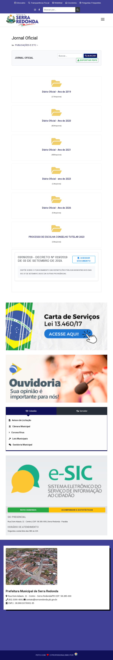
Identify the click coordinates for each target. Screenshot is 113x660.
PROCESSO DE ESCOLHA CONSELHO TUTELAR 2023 (56, 237)
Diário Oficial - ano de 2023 (56, 179)
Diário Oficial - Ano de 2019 (56, 92)
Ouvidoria (72, 3)
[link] (56, 326)
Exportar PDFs (88, 60)
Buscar (91, 56)
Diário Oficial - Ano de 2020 (56, 121)
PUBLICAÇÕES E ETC (25, 45)
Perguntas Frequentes (91, 3)
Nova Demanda (28, 510)
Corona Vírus (17, 432)
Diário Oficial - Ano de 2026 (56, 208)
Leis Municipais (20, 438)
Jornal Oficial (25, 38)
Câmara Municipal (21, 426)
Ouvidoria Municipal (22, 444)
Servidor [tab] (83, 411)
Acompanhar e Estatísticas (77, 510)
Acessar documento (83, 259)
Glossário (20, 3)
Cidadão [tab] (32, 411)
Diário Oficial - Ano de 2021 (56, 150)
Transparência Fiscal (39, 3)
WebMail (58, 3)
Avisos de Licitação (21, 420)
